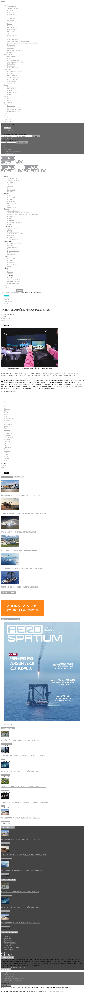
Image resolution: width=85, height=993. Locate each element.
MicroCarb (7, 441)
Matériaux (10, 73)
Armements (10, 47)
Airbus (6, 414)
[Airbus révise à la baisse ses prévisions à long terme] (10, 565)
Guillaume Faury (8, 437)
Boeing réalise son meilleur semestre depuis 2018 (21, 532)
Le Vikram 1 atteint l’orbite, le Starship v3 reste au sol (23, 756)
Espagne (6, 428)
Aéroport (9, 58)
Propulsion (10, 10)
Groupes (9, 24)
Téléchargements (9, 121)
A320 (5, 405)
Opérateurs (10, 90)
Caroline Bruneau (8, 314)
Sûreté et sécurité (12, 68)
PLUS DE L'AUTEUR (18, 477)
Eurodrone (7, 430)
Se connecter (7, 127)
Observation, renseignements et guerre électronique (22, 43)
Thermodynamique (12, 77)
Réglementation (12, 35)
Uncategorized (5, 790)
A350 (5, 411)
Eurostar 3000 (8, 434)
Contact (6, 146)
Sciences (9, 16)
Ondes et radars (11, 81)
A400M (6, 413)
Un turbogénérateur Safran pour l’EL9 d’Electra (20, 495)
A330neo (7, 409)
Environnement (8, 102)
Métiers (6, 96)
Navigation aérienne (13, 60)
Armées (9, 52)
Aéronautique (8, 54)
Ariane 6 (6, 422)
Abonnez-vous (8, 119)
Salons (9, 33)
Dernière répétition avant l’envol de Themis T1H (20, 740)
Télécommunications (13, 8)
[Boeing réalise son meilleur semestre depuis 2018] (10, 528)
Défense (6, 37)
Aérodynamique (12, 75)
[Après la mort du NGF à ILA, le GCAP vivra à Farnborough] (5, 783)
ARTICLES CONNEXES (7, 477)
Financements (11, 31)
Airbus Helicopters (9, 418)
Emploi (9, 98)
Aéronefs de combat (13, 39)
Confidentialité (7, 149)
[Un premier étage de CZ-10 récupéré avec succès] (10, 583)
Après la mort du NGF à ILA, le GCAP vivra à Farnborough (23, 787)
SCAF (5, 453)
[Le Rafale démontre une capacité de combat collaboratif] (10, 510)
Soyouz (6, 456)
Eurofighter (7, 432)
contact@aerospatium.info (17, 967)
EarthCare (7, 426)
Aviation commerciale (13, 56)
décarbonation (8, 424)
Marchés (9, 94)
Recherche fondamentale (14, 71)
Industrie (6, 22)
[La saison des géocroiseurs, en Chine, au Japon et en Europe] (5, 798)
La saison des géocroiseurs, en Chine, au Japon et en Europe (24, 802)
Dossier (6, 113)
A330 (5, 407)
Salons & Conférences (13, 108)
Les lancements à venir (14, 110)
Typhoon (6, 458)
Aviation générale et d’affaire (15, 62)
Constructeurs (11, 26)
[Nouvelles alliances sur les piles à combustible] (5, 767)
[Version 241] (42, 720)
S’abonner (57, 398)
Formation (10, 100)
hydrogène (7, 439)
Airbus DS (7, 416)
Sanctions (7, 451)
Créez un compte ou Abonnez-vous (12, 151)
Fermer (3, 1)
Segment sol (11, 18)
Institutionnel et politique (14, 50)
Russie (6, 449)
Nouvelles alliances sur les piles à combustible (20, 771)
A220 (5, 403)
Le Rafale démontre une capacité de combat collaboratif (23, 514)
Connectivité (11, 83)
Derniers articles (8, 728)
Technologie (7, 69)
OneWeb (6, 445)
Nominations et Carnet (13, 111)
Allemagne (7, 420)
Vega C (6, 460)
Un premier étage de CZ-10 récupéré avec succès (19, 587)
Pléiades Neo (8, 447)
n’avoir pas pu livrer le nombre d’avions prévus (62, 373)
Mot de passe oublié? (7, 138)
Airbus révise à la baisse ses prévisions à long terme (22, 569)
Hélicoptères (11, 64)
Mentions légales (8, 147)
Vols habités (10, 12)
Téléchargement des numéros (11, 153)
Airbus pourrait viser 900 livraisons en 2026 (19, 550)
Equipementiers (12, 28)
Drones (6, 85)
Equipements (11, 45)
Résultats (6, 303)
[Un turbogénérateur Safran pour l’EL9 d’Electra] (10, 491)
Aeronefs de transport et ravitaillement (18, 41)
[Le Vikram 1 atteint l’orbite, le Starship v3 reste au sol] (5, 752)
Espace (6, 5)
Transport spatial (12, 7)
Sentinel (6, 455)
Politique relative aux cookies (55, 991)
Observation (10, 14)
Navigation (10, 20)
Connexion (7, 117)
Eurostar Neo (8, 435)
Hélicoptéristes (11, 29)
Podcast (6, 115)
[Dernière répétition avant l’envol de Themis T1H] (5, 736)
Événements (11, 106)
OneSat (6, 443)
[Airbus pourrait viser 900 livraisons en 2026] (10, 546)
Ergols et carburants (13, 79)
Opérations (10, 48)
